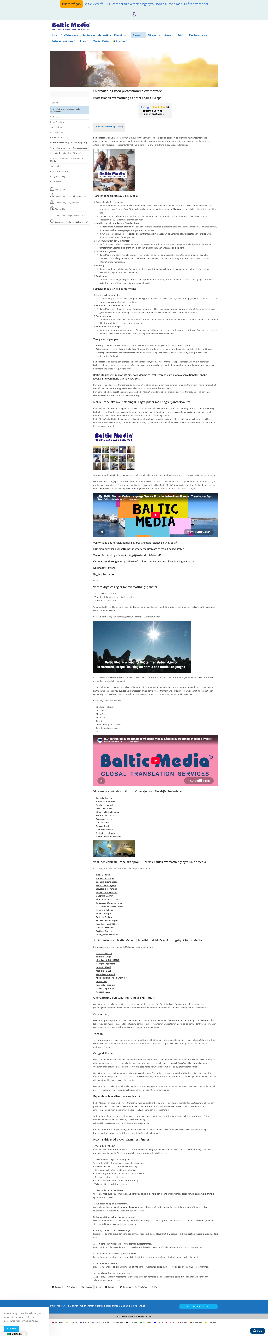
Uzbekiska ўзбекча (105, 988)
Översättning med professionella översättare (65, 110)
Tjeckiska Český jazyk (106, 885)
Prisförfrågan (71, 4)
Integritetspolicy (57, 176)
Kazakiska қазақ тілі (105, 985)
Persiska (103, 992)
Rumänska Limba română (108, 899)
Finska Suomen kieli (105, 801)
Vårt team (54, 117)
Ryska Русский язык (105, 833)
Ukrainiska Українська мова (109, 906)
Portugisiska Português (107, 934)
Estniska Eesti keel (105, 815)
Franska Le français (105, 878)
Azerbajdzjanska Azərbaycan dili (111, 977)
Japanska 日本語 (103, 967)
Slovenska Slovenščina (107, 892)
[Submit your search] (76, 102)
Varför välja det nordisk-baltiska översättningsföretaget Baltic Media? (135, 542)
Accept (11, 1328)
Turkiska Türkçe (103, 956)
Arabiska (103, 970)
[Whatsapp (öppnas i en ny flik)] (134, 14)
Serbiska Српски (104, 931)
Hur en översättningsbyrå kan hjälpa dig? (69, 142)
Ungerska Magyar (104, 895)
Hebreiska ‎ (104, 953)
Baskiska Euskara (104, 917)
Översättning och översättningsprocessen (69, 148)
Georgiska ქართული (105, 963)
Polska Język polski (105, 805)
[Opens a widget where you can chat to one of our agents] (257, 1331)
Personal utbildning (59, 171)
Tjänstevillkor (56, 166)
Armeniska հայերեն (105, 974)
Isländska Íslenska (104, 829)
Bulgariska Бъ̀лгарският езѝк (110, 903)
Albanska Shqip (103, 913)
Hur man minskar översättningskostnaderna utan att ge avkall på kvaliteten (138, 549)
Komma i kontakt (198, 1306)
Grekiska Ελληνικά (105, 927)
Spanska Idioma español (107, 882)
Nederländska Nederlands (108, 836)
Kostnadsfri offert (104, 567)
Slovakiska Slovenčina (106, 889)
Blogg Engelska (57, 122)
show (120, 127)
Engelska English (104, 798)
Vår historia (55, 181)
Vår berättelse (56, 132)
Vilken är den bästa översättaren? (65, 153)
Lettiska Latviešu (104, 808)
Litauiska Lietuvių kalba (107, 812)
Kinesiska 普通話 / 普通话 (108, 960)
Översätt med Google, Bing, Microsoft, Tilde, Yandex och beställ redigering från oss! (143, 561)
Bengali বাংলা (101, 981)
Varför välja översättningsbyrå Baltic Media (66, 159)
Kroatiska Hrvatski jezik (107, 924)
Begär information (104, 574)
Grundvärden (56, 137)
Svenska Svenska (104, 819)
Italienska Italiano (104, 910)
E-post (97, 580)
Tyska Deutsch (103, 874)
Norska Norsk (102, 822)
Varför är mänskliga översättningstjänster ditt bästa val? (127, 555)
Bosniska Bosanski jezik (107, 920)
